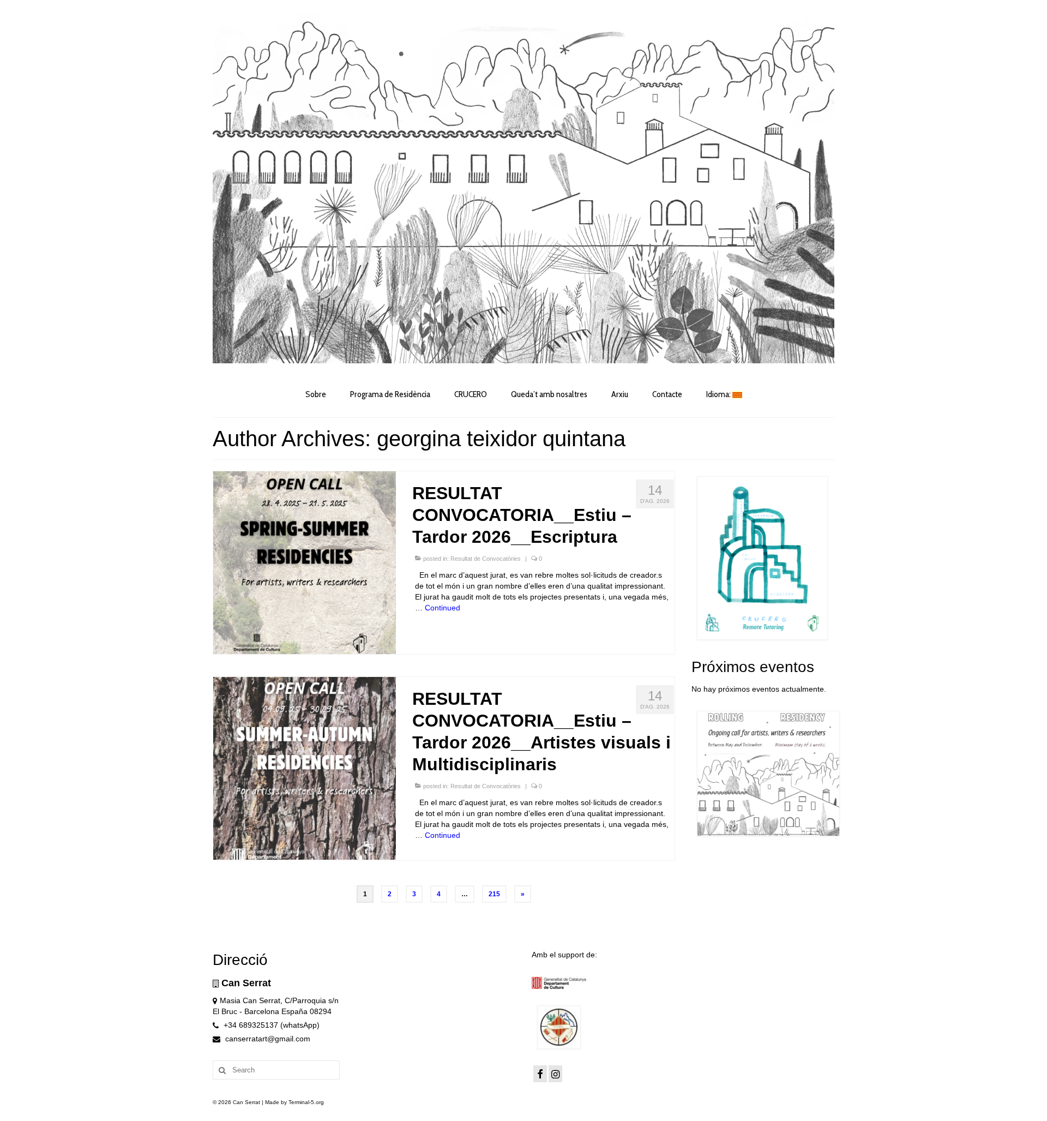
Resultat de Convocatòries (485, 558)
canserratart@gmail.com (266, 1038)
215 (494, 894)
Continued (442, 607)
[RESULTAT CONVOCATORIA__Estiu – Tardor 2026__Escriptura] (304, 561)
